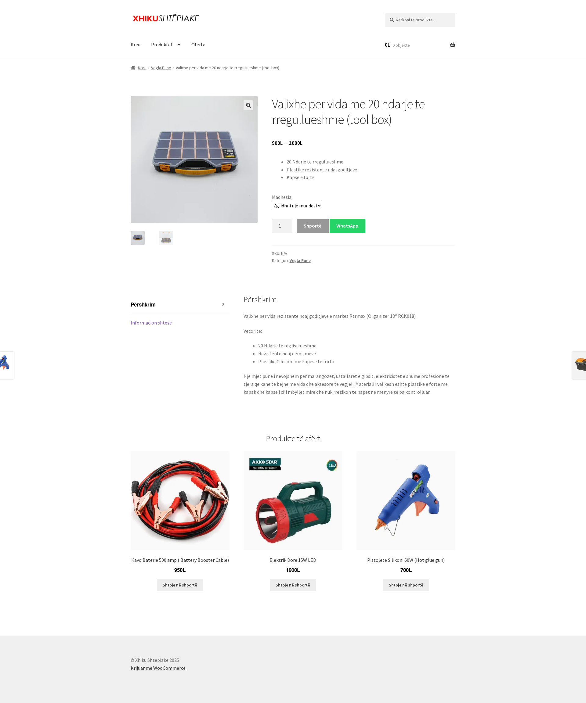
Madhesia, (282, 197)
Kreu (135, 44)
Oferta (198, 44)
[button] (248, 105)
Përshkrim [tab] (143, 304)
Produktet (162, 44)
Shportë (313, 226)
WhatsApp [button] (347, 226)
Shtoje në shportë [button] (180, 585)
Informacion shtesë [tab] (151, 323)
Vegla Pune (161, 67)
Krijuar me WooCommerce (158, 668)
